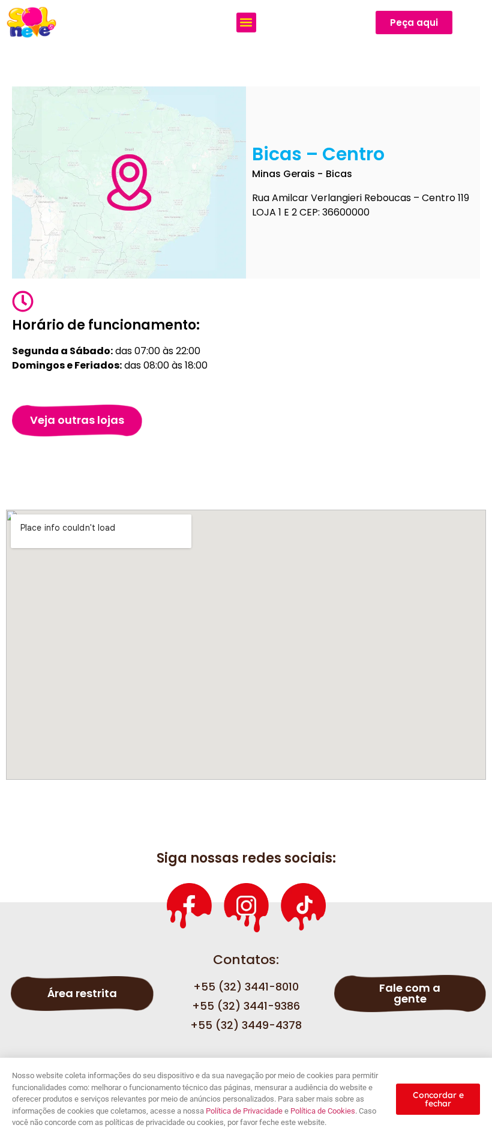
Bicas (339, 174)
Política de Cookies (322, 1110)
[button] (246, 22)
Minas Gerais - (287, 174)
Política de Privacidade (244, 1110)
